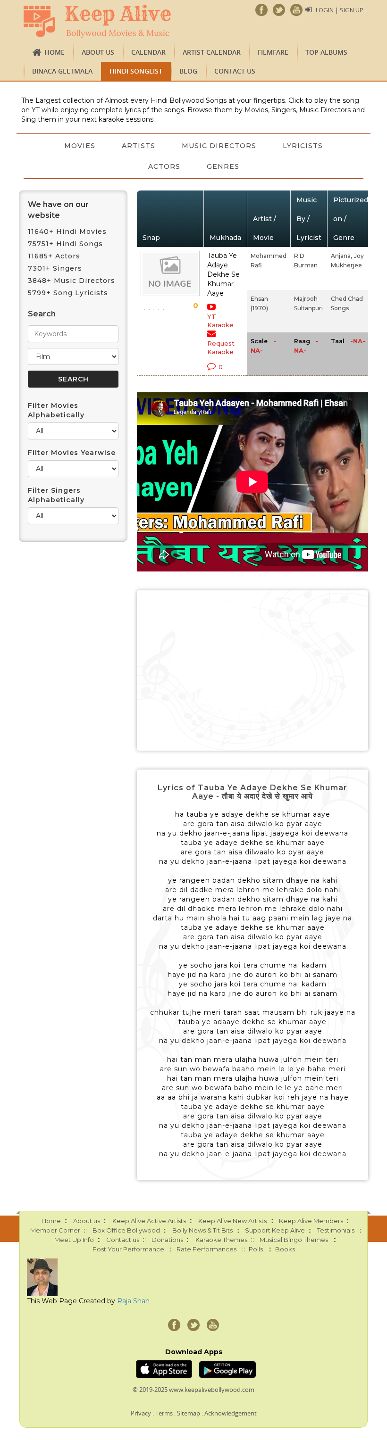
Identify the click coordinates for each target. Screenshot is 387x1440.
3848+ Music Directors (71, 280)
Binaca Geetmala (62, 70)
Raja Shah (133, 1301)
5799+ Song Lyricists (68, 293)
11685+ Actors (54, 256)
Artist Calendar (212, 52)
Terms (164, 1413)
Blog (188, 70)
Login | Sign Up (339, 10)
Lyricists (303, 145)
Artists (138, 145)
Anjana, (341, 255)
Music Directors (219, 145)
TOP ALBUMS (326, 52)
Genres (223, 166)
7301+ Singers (55, 268)
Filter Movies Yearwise (72, 452)
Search (42, 313)
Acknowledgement (230, 1413)
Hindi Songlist (135, 70)
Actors (164, 166)
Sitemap (188, 1413)
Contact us (234, 70)
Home (54, 52)
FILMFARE (273, 52)
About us (98, 52)
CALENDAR (148, 52)
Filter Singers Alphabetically (56, 495)
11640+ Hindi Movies (67, 231)
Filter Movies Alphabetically (56, 410)
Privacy (141, 1413)
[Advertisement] (252, 670)
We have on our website (58, 210)
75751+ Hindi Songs (65, 244)
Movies (79, 145)
